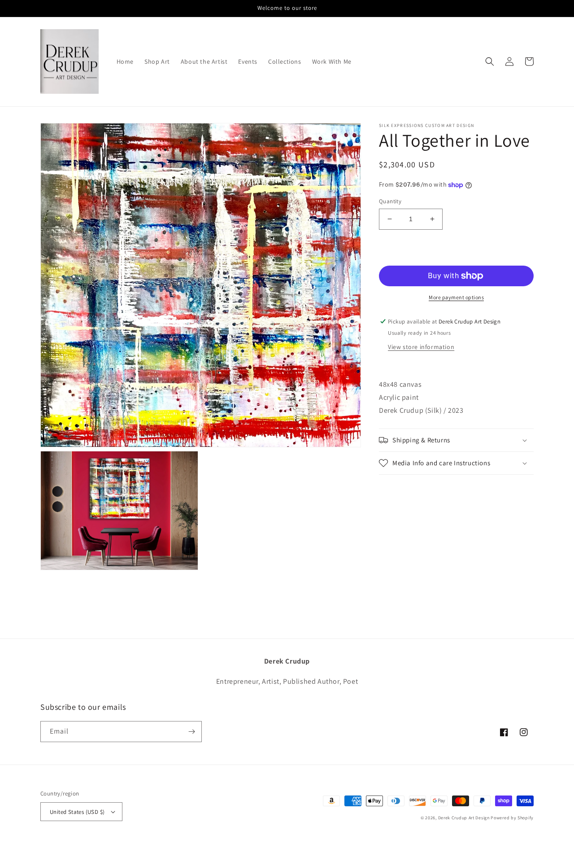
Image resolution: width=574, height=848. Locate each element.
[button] (490, 61)
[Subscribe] (191, 731)
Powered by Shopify (512, 818)
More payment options (456, 297)
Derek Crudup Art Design (464, 818)
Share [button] (397, 487)
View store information (421, 346)
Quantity (390, 201)
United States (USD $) (77, 812)
